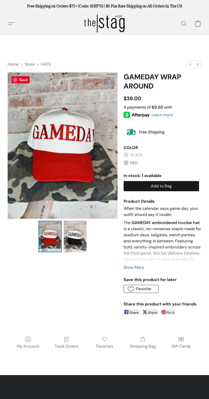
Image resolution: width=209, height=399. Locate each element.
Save (23, 80)
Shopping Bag (143, 346)
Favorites (104, 346)
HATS (46, 64)
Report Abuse (104, 386)
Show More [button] (134, 267)
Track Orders (66, 346)
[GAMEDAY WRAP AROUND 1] (75, 236)
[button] (104, 24)
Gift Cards (181, 346)
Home (13, 64)
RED (134, 163)
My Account (28, 346)
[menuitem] (190, 64)
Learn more (162, 114)
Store (30, 64)
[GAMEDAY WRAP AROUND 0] (50, 236)
